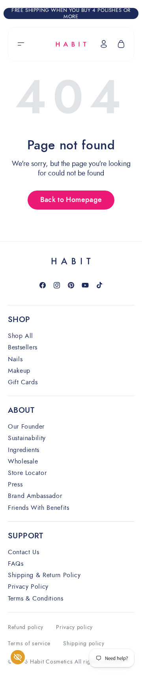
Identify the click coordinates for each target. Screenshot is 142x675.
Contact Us (23, 552)
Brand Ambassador (35, 496)
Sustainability (27, 438)
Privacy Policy (28, 587)
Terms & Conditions (36, 599)
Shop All (20, 336)
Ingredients (23, 450)
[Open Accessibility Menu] (18, 657)
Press (15, 484)
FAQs (16, 564)
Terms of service (29, 643)
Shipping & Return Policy (44, 575)
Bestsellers (22, 347)
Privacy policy (74, 627)
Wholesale (23, 461)
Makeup (19, 371)
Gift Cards (22, 382)
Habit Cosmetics (51, 661)
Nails (15, 359)
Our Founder (26, 427)
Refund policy (25, 627)
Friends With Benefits (38, 508)
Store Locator (27, 473)
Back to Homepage (71, 200)
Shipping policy (84, 643)
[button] (21, 44)
